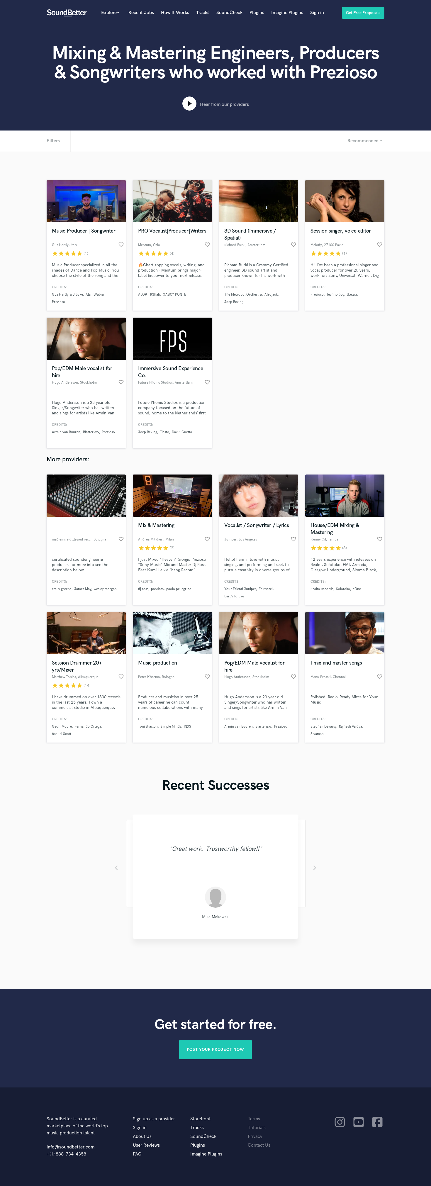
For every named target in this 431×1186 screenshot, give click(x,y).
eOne (357, 589)
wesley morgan (105, 589)
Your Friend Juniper (240, 589)
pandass (157, 589)
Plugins (257, 13)
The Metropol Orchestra (243, 294)
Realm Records (321, 589)
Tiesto (164, 432)
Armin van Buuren (66, 432)
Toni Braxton (148, 726)
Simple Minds (170, 726)
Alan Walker (95, 294)
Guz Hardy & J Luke (67, 294)
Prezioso (58, 302)
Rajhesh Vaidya (350, 726)
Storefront (200, 1119)
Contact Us (259, 1145)
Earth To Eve (234, 596)
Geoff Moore (62, 726)
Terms (254, 1119)
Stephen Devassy (323, 726)
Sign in (317, 13)
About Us (142, 1136)
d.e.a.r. (352, 294)
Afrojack (271, 294)
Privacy (255, 1136)
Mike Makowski (215, 916)
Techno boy (335, 294)
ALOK (142, 294)
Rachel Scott (61, 734)
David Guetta (182, 432)
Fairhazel (266, 589)
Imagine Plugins (287, 13)
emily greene (62, 589)
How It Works (175, 13)
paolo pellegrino (178, 589)
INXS (187, 726)
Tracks (202, 13)
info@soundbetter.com (70, 1147)
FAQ (137, 1154)
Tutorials (257, 1128)
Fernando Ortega (87, 726)
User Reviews (146, 1145)
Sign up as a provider (154, 1119)
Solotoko (343, 589)
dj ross (143, 589)
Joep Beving (233, 302)
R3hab (155, 294)
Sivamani (317, 734)
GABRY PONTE (174, 294)
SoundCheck (229, 13)
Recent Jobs (141, 13)
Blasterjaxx (91, 432)
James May (82, 589)
